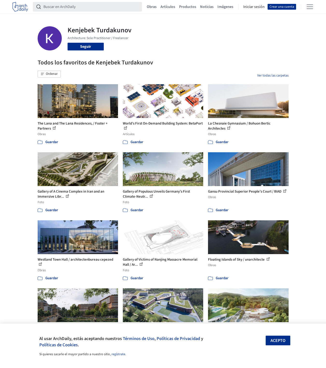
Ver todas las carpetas (273, 75)
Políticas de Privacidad (178, 338)
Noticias (207, 6)
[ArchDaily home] (20, 7)
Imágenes (225, 6)
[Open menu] (310, 7)
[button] (49, 74)
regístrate (118, 354)
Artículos (167, 6)
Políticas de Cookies (58, 345)
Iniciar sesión (254, 6)
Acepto (278, 341)
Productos (187, 6)
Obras (152, 6)
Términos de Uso (138, 338)
